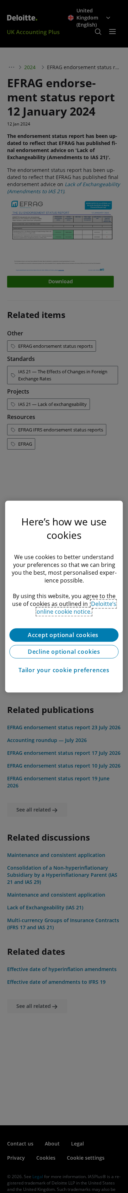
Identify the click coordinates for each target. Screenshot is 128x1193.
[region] (64, 597)
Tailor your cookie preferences (64, 670)
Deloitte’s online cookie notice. (76, 607)
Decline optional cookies (64, 652)
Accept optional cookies (64, 635)
